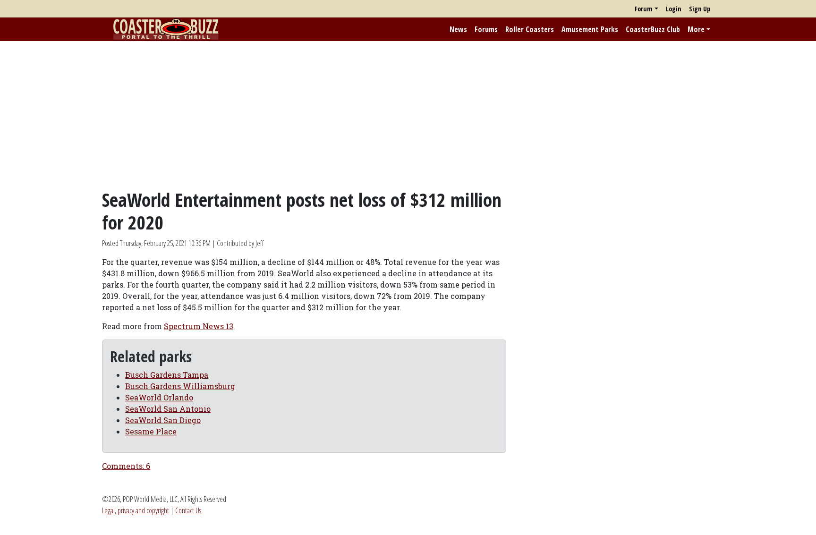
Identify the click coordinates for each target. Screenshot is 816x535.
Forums (486, 29)
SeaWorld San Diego (163, 420)
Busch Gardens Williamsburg (180, 386)
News (458, 29)
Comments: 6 (126, 466)
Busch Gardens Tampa (166, 375)
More (696, 29)
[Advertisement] (408, 115)
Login (673, 8)
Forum (644, 8)
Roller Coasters (529, 29)
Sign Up (699, 8)
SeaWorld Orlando (159, 397)
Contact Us (188, 510)
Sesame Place (151, 431)
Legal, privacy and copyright (135, 510)
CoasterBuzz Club (653, 29)
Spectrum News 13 (198, 326)
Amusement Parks (589, 29)
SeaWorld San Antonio (168, 409)
